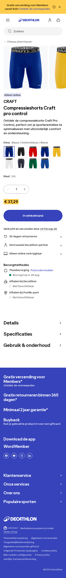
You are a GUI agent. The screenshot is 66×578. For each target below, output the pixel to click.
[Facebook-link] (6, 455)
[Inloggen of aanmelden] (50, 20)
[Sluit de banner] (59, 7)
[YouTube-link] (14, 455)
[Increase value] (24, 189)
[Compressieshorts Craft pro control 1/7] (26, 67)
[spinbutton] (16, 189)
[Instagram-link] (22, 455)
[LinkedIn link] (29, 455)
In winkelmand (33, 215)
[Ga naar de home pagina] (28, 20)
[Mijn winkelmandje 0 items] (58, 20)
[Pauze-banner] (54, 7)
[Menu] (8, 20)
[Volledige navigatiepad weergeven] (5, 41)
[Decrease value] (8, 189)
